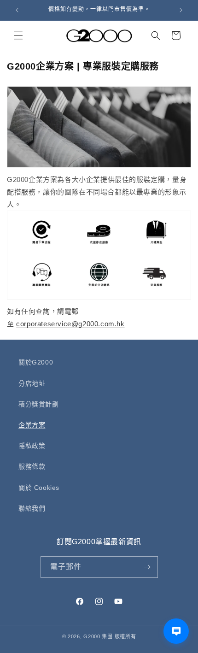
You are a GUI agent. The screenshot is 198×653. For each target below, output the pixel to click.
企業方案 (31, 425)
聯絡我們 (31, 508)
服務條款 (31, 466)
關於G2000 (35, 362)
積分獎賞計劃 (38, 404)
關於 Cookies (38, 487)
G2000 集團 (98, 636)
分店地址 (31, 383)
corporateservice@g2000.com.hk (70, 324)
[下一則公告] (181, 10)
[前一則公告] (17, 10)
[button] (18, 35)
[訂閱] (147, 567)
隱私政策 (31, 445)
